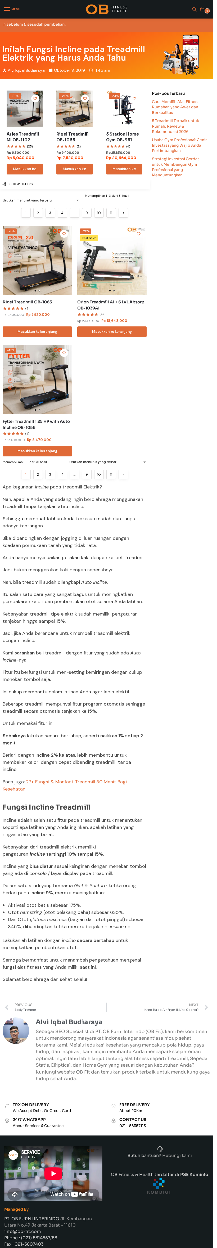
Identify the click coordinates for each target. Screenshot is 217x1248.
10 (99, 213)
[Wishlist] (35, 98)
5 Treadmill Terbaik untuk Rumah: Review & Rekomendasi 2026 (175, 126)
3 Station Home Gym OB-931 (122, 137)
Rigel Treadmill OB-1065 (72, 137)
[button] (203, 9)
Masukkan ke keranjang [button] (25, 170)
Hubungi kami (176, 1155)
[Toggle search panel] (194, 9)
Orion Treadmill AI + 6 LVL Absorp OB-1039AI (110, 305)
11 (111, 213)
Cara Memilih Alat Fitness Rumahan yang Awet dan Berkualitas (176, 107)
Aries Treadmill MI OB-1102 (23, 137)
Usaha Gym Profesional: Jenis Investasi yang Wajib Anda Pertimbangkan (179, 145)
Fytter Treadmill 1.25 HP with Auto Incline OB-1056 (36, 424)
